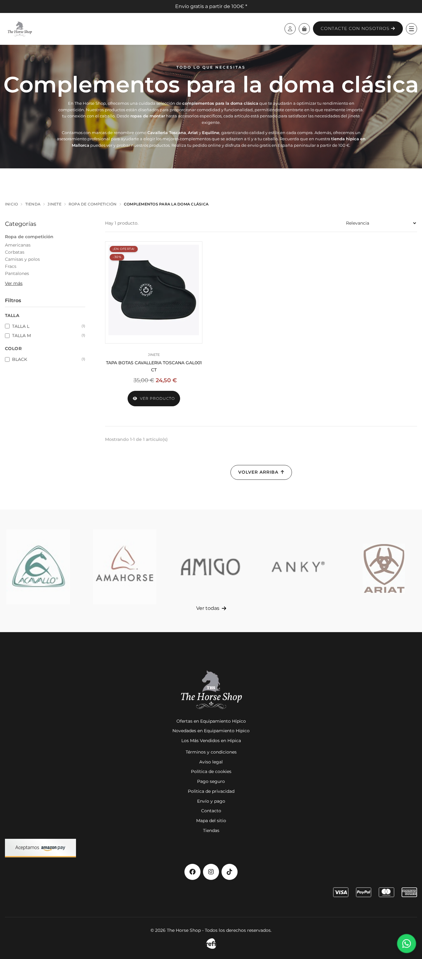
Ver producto (157, 398)
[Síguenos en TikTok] (230, 872)
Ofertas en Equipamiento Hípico (211, 721)
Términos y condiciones (211, 752)
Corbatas (14, 252)
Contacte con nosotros (356, 28)
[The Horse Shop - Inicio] (19, 29)
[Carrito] (304, 28)
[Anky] (297, 566)
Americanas (18, 245)
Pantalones (17, 273)
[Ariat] (383, 566)
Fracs (10, 266)
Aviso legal (211, 761)
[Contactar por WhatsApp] (406, 943)
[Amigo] (211, 566)
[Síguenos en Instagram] (211, 872)
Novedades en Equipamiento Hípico (211, 730)
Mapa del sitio (211, 820)
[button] (411, 28)
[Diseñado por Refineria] (211, 943)
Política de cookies (211, 771)
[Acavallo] (38, 566)
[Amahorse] (124, 566)
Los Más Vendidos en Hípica (211, 740)
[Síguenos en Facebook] (192, 872)
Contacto (211, 810)
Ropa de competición (29, 236)
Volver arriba (258, 472)
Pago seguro (211, 781)
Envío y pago (211, 801)
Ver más (14, 283)
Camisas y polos (22, 259)
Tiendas (211, 830)
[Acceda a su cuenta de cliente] (290, 28)
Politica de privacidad (211, 791)
